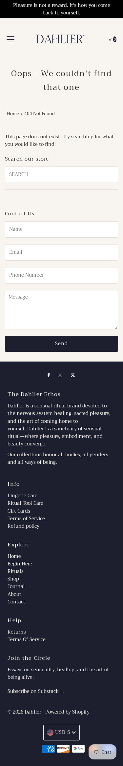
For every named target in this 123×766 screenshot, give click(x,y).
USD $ (62, 732)
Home (13, 113)
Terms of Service (26, 519)
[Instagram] (60, 375)
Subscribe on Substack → (36, 691)
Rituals (16, 571)
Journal (16, 586)
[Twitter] (72, 375)
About (14, 594)
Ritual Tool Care (25, 503)
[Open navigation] (10, 39)
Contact (16, 602)
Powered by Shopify (67, 712)
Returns (17, 632)
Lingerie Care (22, 496)
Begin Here (20, 564)
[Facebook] (49, 375)
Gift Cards (19, 511)
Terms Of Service (27, 640)
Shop (13, 579)
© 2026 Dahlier (24, 712)
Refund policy (23, 526)
